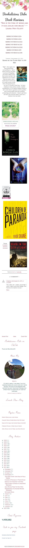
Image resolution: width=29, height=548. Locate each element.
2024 (5, 444)
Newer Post (5, 336)
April (6, 501)
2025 (5, 442)
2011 (5, 467)
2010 (5, 508)
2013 (5, 464)
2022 (5, 447)
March (7, 503)
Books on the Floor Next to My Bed (14, 481)
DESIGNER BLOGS (19, 546)
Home (14, 336)
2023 (5, 445)
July (6, 495)
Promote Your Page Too (6, 538)
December (8, 469)
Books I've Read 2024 (14, 36)
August (7, 494)
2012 (5, 465)
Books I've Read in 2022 (14, 42)
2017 (5, 456)
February (8, 504)
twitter (5, 246)
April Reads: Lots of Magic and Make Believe (13, 429)
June (6, 497)
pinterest (5, 248)
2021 (5, 449)
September (8, 474)
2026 (5, 440)
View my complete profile (14, 393)
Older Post (24, 336)
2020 (5, 451)
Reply (7, 290)
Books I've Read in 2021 (14, 44)
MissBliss (9, 281)
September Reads (9, 492)
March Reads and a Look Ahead (10, 417)
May (6, 499)
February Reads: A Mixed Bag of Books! (12, 426)
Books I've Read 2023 (14, 39)
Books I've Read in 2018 (14, 53)
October (7, 473)
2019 (5, 453)
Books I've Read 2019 (14, 50)
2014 (5, 462)
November (8, 471)
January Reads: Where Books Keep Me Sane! (13, 420)
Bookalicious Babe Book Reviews (14, 16)
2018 (5, 455)
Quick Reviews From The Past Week (14, 487)
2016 (5, 458)
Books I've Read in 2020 (14, 47)
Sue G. (14, 381)
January (7, 506)
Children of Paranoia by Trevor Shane (15, 480)
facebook (4, 245)
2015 (5, 460)
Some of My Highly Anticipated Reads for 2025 (14, 423)
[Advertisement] (14, 324)
